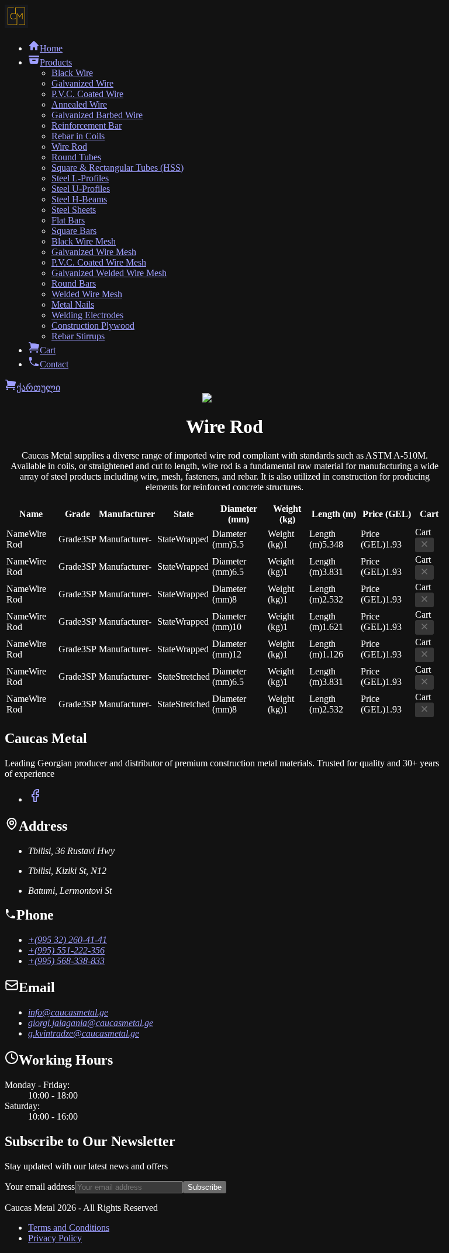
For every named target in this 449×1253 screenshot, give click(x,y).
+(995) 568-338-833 (66, 961)
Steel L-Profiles (80, 178)
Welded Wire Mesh (86, 294)
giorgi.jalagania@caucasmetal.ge (90, 1023)
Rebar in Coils (78, 136)
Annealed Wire (79, 104)
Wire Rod (69, 147)
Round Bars (73, 283)
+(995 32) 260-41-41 (67, 940)
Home (51, 48)
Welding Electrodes (87, 315)
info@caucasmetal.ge (68, 1012)
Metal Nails (72, 304)
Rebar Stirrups (78, 336)
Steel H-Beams (79, 199)
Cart (48, 350)
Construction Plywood (92, 326)
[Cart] (10, 388)
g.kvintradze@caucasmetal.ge (83, 1033)
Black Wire (72, 73)
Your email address (40, 1187)
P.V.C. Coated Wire (87, 94)
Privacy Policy (55, 1238)
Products (56, 62)
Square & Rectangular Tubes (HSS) (117, 168)
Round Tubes (76, 157)
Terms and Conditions (68, 1228)
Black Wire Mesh (83, 241)
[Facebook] (35, 799)
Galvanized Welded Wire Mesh (109, 273)
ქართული (38, 388)
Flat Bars (68, 220)
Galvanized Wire (82, 83)
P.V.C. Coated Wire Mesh (98, 262)
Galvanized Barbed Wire (97, 115)
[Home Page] (16, 25)
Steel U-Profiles (80, 189)
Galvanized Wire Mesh (93, 252)
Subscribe (205, 1187)
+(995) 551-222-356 (66, 950)
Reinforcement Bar (86, 125)
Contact (54, 364)
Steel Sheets (73, 210)
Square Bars (73, 231)
